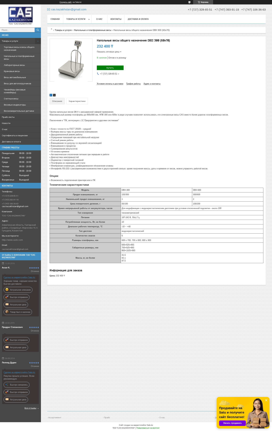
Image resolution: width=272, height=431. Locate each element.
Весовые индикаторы (15, 104)
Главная (55, 19)
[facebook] (51, 95)
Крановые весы (12, 71)
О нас (4, 129)
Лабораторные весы (14, 65)
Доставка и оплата (11, 141)
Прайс (107, 417)
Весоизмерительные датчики (19, 110)
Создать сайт (66, 2)
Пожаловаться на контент (148, 428)
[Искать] (38, 30)
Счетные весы (11, 98)
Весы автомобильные (15, 77)
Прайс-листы (8, 117)
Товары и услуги (10, 41)
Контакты (115, 19)
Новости (6, 123)
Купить (110, 67)
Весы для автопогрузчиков (17, 83)
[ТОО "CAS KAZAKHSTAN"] (20, 14)
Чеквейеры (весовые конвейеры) (15, 91)
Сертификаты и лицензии (15, 135)
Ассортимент (54, 417)
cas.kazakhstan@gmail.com (15, 249)
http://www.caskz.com (12, 239)
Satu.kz (150, 425)
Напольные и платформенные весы (19, 57)
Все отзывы (30, 408)
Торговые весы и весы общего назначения (19, 48)
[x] (54, 95)
